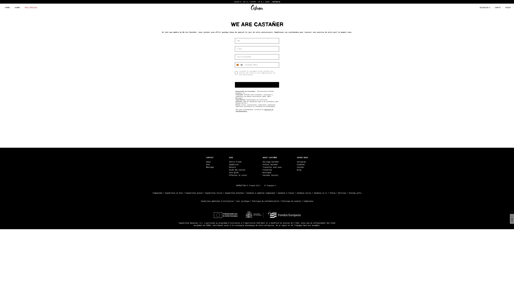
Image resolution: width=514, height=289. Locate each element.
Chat (208, 164)
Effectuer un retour (238, 175)
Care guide (233, 172)
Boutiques (267, 172)
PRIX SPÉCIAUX (31, 7)
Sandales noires (304, 193)
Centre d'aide (235, 162)
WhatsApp (210, 167)
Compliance (308, 201)
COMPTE (498, 7)
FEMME (7, 7)
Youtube (300, 167)
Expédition (234, 164)
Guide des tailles (237, 170)
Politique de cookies (291, 201)
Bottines (342, 193)
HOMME (17, 7)
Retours (232, 167)
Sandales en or (320, 193)
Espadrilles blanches (234, 193)
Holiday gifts (355, 193)
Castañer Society (270, 175)
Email (208, 162)
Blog (299, 170)
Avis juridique (242, 201)
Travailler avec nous (272, 167)
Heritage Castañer (271, 162)
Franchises (267, 170)
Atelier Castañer (270, 164)
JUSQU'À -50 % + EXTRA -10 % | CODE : (257, 2)
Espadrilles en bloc (174, 193)
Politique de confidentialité (265, 201)
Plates (333, 193)
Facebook (301, 164)
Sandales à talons (286, 193)
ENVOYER (257, 85)
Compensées (157, 193)
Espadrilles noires (213, 193)
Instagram (301, 162)
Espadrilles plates (194, 193)
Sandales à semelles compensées (260, 193)
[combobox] (239, 64)
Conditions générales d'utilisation (217, 201)
